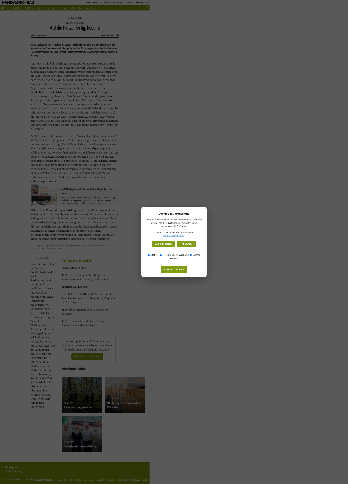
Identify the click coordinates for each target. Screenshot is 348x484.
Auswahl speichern (174, 269)
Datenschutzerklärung (173, 235)
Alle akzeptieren (163, 244)
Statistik (154, 254)
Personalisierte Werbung (175, 254)
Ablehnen (187, 244)
